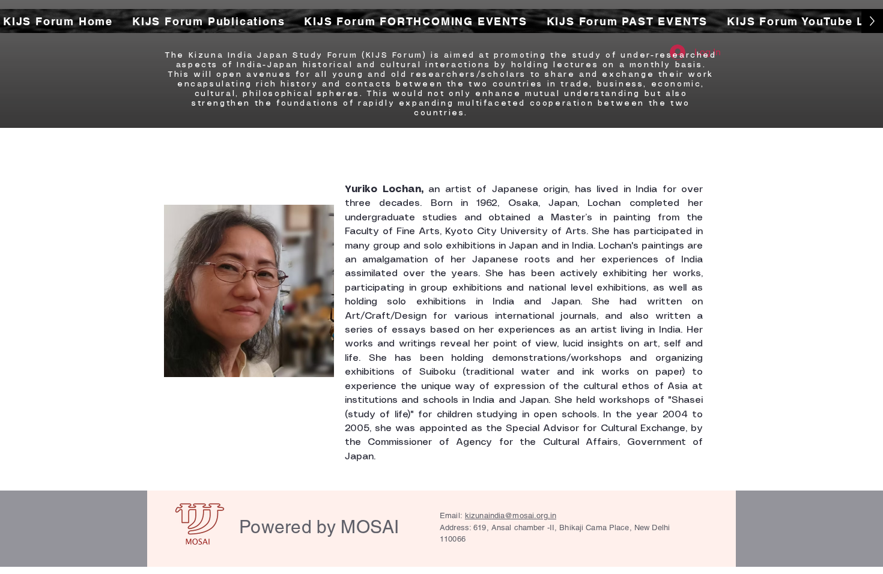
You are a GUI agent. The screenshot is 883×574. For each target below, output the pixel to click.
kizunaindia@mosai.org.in (510, 515)
